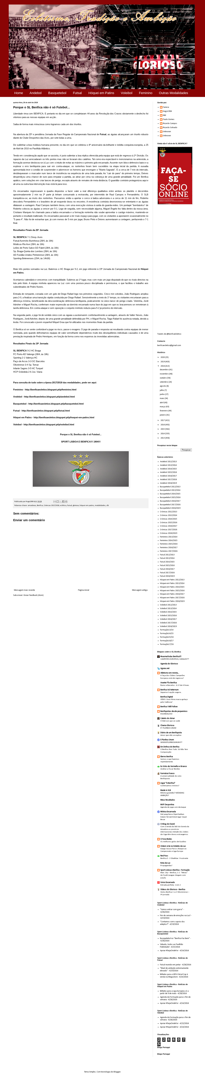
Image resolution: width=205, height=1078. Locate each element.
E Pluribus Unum (167, 740)
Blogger (117, 1072)
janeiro (163, 415)
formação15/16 (166, 637)
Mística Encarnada (168, 812)
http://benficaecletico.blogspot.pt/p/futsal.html (46, 410)
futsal (69, 505)
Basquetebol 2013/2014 (170, 490)
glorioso (76, 505)
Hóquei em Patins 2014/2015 (172, 587)
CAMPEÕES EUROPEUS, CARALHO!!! (174, 659)
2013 (163, 438)
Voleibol (126, 93)
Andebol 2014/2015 (168, 469)
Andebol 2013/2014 (168, 465)
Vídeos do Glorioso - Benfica (172, 889)
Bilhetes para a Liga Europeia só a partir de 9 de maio (174, 992)
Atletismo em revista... (169, 673)
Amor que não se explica (170, 735)
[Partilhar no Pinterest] (66, 501)
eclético (63, 505)
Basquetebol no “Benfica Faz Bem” (175, 938)
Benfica (40, 505)
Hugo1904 (167, 111)
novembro (164, 374)
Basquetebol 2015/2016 (170, 497)
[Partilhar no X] (60, 501)
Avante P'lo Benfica (168, 683)
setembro (164, 382)
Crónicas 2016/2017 (168, 526)
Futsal (77, 93)
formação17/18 (166, 644)
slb (107, 505)
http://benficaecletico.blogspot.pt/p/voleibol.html (49, 424)
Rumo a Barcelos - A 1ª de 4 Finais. (174, 685)
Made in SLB (165, 790)
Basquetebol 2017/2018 (170, 505)
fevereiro (164, 411)
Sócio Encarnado (167, 882)
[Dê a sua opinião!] (57, 501)
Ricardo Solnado (170, 127)
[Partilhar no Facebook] (63, 501)
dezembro (164, 370)
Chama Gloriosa (167, 725)
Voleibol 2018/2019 (168, 626)
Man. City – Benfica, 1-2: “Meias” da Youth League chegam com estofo (174, 875)
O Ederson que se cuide (170, 721)
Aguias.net (164, 668)
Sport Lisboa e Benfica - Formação (175, 870)
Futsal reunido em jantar (170, 965)
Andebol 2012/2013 (168, 462)
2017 (163, 420)
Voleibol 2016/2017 (168, 619)
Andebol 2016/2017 (168, 476)
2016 (163, 425)
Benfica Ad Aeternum (169, 690)
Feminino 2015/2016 (168, 544)
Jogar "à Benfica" (167, 783)
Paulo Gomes (168, 119)
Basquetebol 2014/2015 (170, 494)
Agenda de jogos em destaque (173, 807)
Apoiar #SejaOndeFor (169, 950)
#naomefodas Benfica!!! (170, 656)
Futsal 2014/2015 (167, 562)
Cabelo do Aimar (167, 718)
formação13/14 (166, 630)
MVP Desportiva (167, 804)
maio (162, 398)
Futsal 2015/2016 (167, 565)
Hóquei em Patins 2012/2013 (172, 580)
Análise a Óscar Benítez (170, 769)
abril (162, 403)
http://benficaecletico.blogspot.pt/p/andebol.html (49, 396)
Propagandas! (166, 866)
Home (18, 93)
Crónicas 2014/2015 (168, 519)
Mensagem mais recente (24, 590)
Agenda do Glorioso (169, 664)
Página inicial (83, 590)
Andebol (36, 93)
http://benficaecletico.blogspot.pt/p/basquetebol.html (56, 403)
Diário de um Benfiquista (171, 733)
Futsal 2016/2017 (167, 569)
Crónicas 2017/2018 (51, 505)
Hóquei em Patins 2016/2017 (172, 594)
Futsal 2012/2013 (167, 555)
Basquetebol (57, 93)
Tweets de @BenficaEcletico (169, 334)
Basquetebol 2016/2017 (170, 501)
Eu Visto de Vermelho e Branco (173, 766)
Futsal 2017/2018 (167, 573)
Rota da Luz (165, 863)
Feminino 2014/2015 (168, 540)
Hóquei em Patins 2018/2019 (172, 601)
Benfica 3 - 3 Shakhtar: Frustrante (174, 858)
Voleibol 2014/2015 (168, 612)
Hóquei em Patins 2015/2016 (172, 590)
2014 (163, 434)
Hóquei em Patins (101, 93)
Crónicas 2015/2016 (168, 522)
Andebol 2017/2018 (168, 479)
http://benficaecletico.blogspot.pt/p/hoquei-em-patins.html (64, 417)
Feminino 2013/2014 (168, 537)
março (163, 407)
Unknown (167, 131)
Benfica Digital (166, 697)
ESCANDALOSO (166, 714)
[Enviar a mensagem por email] (54, 501)
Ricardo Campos (170, 123)
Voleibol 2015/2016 (168, 615)
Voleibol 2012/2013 (168, 605)
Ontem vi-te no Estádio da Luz (173, 846)
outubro (163, 378)
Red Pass (164, 856)
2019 (163, 362)
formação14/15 (166, 633)
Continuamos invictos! (169, 786)
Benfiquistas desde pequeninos (173, 711)
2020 (163, 357)
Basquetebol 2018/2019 (170, 508)
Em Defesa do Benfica (169, 747)
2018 (163, 366)
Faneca (166, 107)
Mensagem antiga (140, 590)
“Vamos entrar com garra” (171, 909)
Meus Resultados (167, 800)
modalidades (100, 505)
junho (162, 394)
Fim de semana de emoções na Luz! (175, 915)
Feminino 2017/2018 (168, 551)
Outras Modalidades (173, 93)
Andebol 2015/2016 (168, 472)
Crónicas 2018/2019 (168, 533)
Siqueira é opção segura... (171, 692)
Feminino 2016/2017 (168, 547)
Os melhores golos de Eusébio (173, 842)
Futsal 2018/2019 (167, 576)
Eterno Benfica (166, 756)
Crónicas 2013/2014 (168, 515)
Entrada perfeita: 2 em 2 (170, 885)
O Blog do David (167, 824)
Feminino (145, 93)
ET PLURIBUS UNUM (168, 728)
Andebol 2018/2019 (168, 483)
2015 (163, 429)
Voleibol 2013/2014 (168, 608)
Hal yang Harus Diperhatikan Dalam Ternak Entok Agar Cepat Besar (173, 817)
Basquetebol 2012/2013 (170, 487)
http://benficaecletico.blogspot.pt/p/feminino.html (50, 389)
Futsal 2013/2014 (167, 558)
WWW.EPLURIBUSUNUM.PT (171, 742)
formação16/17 (166, 641)
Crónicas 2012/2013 (168, 512)
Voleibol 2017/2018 (168, 623)
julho (162, 390)
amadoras (32, 505)
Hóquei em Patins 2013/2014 (172, 583)
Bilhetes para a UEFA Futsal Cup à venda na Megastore (174, 975)
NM (164, 115)
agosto (163, 386)
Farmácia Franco (167, 773)
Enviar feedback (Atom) (34, 595)
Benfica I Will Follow (169, 707)
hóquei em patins (87, 505)
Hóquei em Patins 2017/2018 (172, 598)
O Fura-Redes (166, 839)
